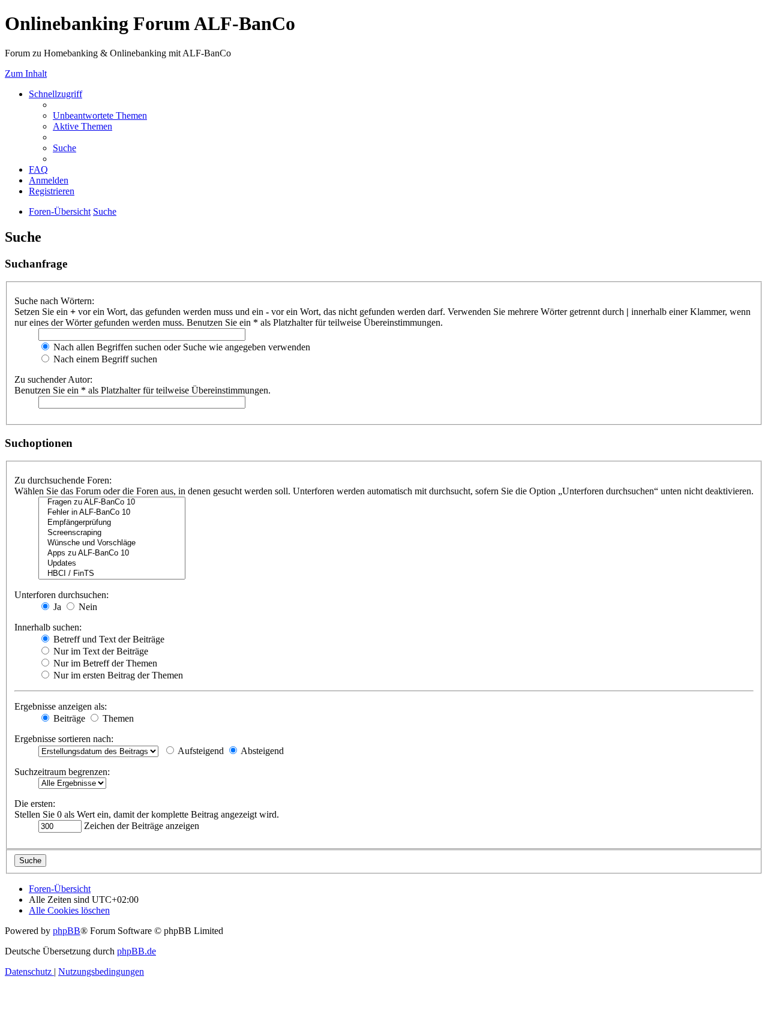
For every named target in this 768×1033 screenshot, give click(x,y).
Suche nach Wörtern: (54, 301)
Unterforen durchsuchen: (61, 595)
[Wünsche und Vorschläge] (112, 543)
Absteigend (261, 751)
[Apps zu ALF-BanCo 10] (112, 553)
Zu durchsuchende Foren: (63, 480)
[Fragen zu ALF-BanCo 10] (112, 502)
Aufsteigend (200, 751)
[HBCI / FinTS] (112, 574)
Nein (86, 607)
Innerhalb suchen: (48, 627)
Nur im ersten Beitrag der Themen (117, 675)
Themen (117, 718)
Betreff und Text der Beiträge (107, 639)
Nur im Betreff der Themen (104, 663)
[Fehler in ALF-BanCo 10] (112, 513)
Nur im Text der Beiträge (99, 651)
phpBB (66, 931)
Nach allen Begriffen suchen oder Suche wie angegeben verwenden (180, 347)
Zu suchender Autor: (53, 379)
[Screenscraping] (112, 533)
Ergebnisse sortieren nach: (63, 739)
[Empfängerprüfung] (112, 523)
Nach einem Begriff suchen (104, 359)
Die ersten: (34, 803)
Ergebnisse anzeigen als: (60, 706)
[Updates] (112, 563)
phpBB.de (136, 951)
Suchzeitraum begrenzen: (62, 772)
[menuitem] (100, 115)
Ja (56, 607)
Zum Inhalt (26, 73)
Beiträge (68, 718)
